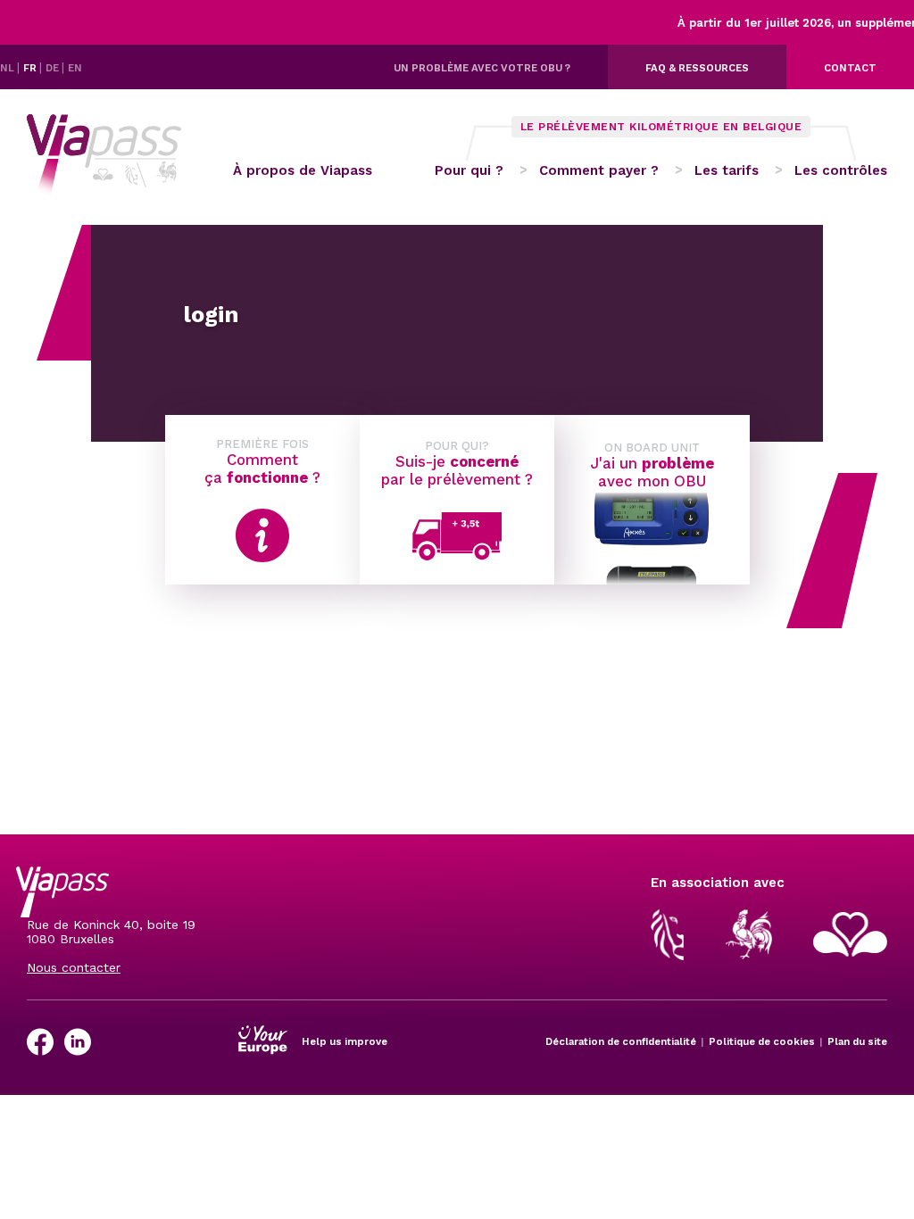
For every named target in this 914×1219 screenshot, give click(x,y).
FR (31, 68)
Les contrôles (840, 170)
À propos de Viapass (302, 170)
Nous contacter (73, 967)
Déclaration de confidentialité (620, 1041)
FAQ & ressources (697, 68)
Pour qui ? (469, 170)
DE (54, 68)
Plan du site (857, 1041)
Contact (850, 68)
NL (8, 68)
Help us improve (344, 1041)
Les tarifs (726, 170)
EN (75, 68)
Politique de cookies (762, 1041)
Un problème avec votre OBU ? (482, 68)
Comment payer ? (599, 170)
